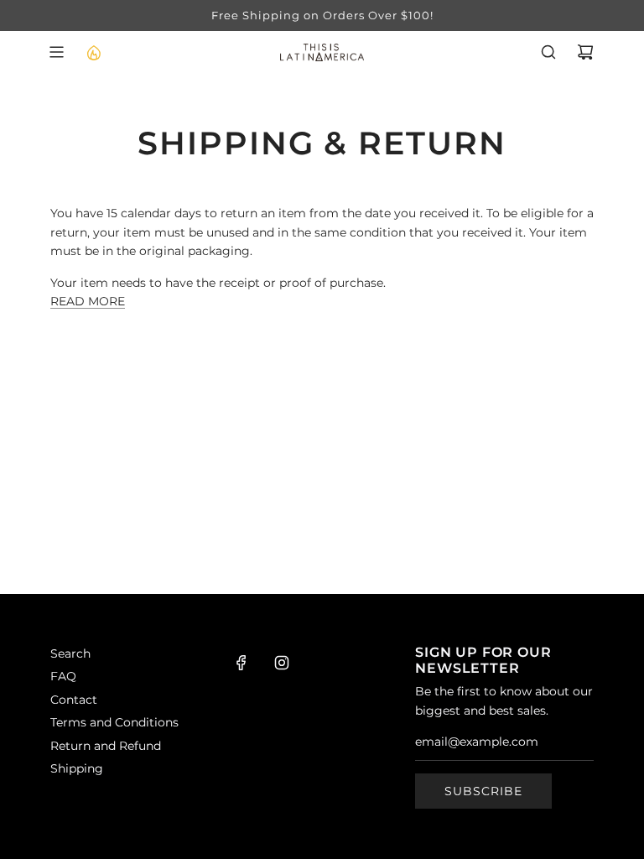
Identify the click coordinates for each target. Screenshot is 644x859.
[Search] (548, 52)
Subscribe (483, 791)
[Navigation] (56, 52)
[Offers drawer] (93, 52)
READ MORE (87, 301)
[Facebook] (241, 662)
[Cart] (585, 52)
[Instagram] (281, 662)
